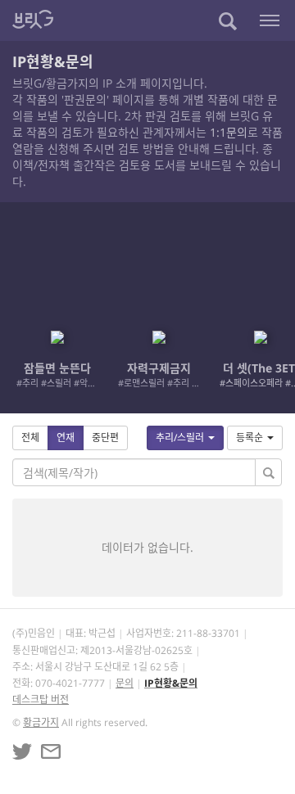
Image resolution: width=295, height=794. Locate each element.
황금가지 (41, 722)
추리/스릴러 (180, 437)
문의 (125, 683)
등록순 (249, 437)
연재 (66, 437)
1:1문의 (228, 132)
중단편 (105, 437)
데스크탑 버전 (40, 699)
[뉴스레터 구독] (51, 751)
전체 (30, 437)
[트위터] (22, 751)
